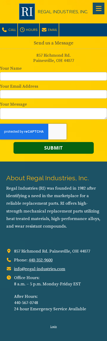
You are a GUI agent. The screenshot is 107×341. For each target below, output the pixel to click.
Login (53, 326)
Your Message (13, 104)
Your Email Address (19, 86)
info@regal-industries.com (39, 269)
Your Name (11, 68)
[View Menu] (98, 8)
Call (12, 29)
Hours (31, 29)
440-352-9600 (40, 260)
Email (52, 29)
